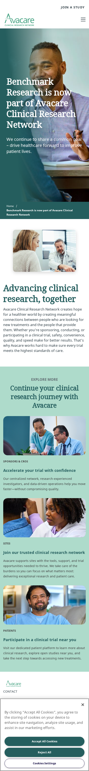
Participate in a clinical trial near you (39, 639)
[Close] (82, 704)
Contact (10, 691)
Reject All (44, 752)
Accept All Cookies (44, 741)
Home (10, 206)
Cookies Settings (44, 763)
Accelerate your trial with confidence (39, 470)
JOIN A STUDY (73, 7)
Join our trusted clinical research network (44, 552)
